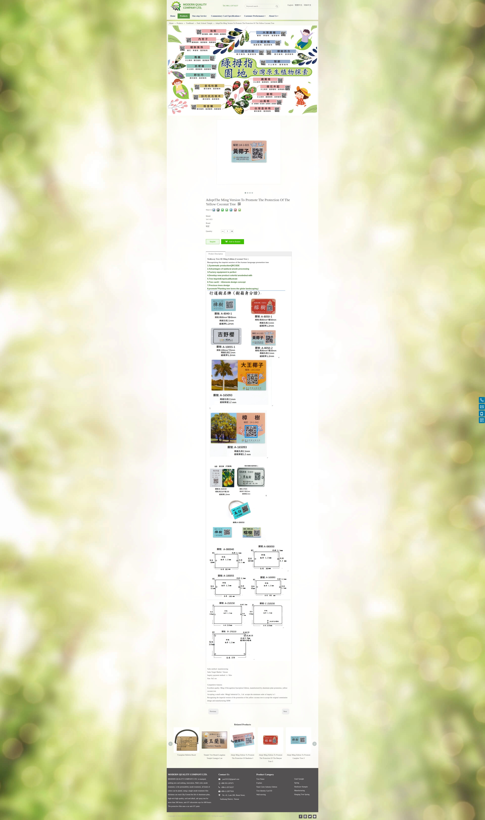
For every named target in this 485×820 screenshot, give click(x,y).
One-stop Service (199, 16)
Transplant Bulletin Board (186, 755)
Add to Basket (234, 242)
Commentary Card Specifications (225, 16)
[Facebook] (300, 816)
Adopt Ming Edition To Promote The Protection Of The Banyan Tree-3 (270, 758)
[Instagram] (314, 816)
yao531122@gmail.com (229, 779)
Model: (208, 216)
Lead (226, 816)
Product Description (216, 254)
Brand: (208, 223)
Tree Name (260, 779)
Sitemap (231, 816)
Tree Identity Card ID (264, 791)
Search (277, 6)
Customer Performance (254, 16)
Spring (296, 783)
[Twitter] (310, 816)
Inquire (212, 242)
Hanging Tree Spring (301, 794)
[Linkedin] (305, 816)
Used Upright (299, 779)
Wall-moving (261, 795)
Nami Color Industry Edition (266, 787)
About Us (273, 16)
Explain (259, 783)
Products (184, 16)
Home (172, 16)
